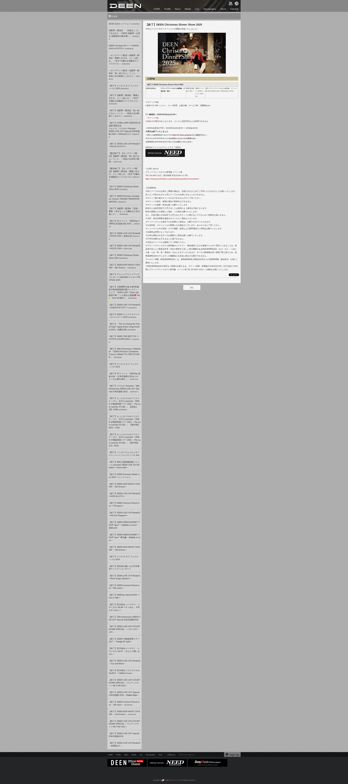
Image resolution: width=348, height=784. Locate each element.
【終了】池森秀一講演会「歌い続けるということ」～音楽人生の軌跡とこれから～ (124, 113)
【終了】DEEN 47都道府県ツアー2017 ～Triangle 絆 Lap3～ (124, 640)
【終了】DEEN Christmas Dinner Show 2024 (124, 256)
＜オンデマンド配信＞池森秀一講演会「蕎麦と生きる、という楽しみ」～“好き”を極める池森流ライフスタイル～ (124, 59)
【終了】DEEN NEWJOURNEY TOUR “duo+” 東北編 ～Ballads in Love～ (124, 537)
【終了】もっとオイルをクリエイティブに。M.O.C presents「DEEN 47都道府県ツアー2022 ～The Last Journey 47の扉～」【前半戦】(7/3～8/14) (124, 440)
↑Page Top (232, 754)
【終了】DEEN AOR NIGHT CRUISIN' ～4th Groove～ (124, 548)
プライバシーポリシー (187, 755)
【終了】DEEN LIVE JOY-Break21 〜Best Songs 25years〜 (124, 577)
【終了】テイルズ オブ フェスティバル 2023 (123, 365)
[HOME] (157, 9)
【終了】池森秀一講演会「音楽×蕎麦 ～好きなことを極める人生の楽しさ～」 (124, 211)
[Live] (197, 9)
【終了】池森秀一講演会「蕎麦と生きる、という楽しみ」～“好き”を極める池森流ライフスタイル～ (124, 99)
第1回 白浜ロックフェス (124, 24)
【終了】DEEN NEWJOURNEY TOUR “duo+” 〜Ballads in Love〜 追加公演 (124, 525)
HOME (125, 6)
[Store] (223, 9)
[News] (178, 9)
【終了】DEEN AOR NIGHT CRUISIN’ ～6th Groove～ (124, 266)
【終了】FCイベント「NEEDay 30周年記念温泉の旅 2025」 (124, 223)
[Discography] (209, 9)
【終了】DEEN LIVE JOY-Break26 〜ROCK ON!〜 (124, 247)
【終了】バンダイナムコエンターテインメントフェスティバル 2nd (124, 453)
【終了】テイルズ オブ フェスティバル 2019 (123, 557)
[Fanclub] (235, 9)
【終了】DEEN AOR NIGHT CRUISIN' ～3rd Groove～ (124, 712)
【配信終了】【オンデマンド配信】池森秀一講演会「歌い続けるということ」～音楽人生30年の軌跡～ (124, 157)
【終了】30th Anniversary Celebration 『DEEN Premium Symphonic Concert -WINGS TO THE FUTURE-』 (124, 353)
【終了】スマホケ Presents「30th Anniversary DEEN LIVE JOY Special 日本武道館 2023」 (124, 389)
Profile (118, 755)
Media (134, 755)
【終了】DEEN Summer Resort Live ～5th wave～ (124, 703)
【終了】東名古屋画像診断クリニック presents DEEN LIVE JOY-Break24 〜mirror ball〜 (124, 465)
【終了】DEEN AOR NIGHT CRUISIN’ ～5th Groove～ (124, 485)
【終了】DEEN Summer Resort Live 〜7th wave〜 (124, 504)
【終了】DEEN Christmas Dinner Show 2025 (124, 187)
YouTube (230, 3)
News (126, 755)
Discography (150, 755)
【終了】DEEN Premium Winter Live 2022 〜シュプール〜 (124, 475)
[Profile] (167, 9)
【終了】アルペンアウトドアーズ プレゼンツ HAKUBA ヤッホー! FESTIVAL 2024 (124, 277)
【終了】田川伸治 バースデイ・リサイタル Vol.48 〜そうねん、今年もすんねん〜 (124, 607)
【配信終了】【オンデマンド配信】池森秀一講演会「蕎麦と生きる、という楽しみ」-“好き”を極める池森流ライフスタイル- (124, 174)
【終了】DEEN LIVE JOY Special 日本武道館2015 (124, 734)
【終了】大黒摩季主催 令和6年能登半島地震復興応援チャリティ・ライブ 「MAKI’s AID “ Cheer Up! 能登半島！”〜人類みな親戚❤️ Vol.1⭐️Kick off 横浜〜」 (124, 292)
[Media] (188, 9)
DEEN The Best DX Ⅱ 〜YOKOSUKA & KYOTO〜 (124, 47)
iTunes (236, 3)
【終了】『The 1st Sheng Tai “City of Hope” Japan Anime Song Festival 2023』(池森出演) (124, 327)
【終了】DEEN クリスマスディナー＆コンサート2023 (124, 315)
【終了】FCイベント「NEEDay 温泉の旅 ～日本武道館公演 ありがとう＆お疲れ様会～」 (124, 376)
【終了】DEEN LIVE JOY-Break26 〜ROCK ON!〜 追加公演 (124, 236)
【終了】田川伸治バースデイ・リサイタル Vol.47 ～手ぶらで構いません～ (124, 651)
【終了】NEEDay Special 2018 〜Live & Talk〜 (124, 596)
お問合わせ (171, 755)
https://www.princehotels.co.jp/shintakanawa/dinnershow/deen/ (172, 179)
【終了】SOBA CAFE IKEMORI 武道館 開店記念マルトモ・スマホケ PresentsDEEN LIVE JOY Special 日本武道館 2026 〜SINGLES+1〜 (124, 130)
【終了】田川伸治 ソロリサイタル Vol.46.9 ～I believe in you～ (124, 671)
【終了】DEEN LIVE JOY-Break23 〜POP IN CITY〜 (124, 494)
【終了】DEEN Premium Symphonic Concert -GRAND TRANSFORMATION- (124, 199)
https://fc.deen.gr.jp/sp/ (182, 135)
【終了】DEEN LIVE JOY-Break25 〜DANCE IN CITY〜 (124, 306)
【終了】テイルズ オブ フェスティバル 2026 (123, 87)
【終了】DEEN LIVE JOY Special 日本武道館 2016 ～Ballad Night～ (124, 693)
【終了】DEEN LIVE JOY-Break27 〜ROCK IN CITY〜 (124, 145)
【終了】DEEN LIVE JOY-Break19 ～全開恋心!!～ (124, 744)
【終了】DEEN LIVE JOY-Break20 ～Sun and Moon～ (124, 662)
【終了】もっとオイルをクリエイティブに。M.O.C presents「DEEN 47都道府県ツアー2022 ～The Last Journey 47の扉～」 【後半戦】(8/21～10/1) (124, 422)
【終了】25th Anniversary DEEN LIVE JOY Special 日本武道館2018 (124, 618)
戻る (192, 288)
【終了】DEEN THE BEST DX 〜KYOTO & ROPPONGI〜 (124, 339)
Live (141, 755)
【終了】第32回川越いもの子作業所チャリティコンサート (124, 567)
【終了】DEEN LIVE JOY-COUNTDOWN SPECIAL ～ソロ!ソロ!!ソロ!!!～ (124, 629)
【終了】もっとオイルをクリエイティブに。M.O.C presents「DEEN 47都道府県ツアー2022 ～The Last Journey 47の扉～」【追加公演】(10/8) (124, 404)
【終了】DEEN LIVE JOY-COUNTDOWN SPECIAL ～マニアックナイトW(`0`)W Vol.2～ (124, 724)
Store (160, 755)
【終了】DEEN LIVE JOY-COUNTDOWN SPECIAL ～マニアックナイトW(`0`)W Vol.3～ (124, 683)
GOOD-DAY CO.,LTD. (171, 780)
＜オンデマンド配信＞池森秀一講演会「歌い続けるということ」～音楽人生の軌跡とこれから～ (124, 74)
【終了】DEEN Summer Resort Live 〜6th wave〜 (124, 586)
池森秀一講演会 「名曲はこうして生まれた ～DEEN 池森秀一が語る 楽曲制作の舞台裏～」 (124, 34)
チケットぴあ (153, 118)
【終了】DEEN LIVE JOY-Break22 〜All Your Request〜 (124, 514)
